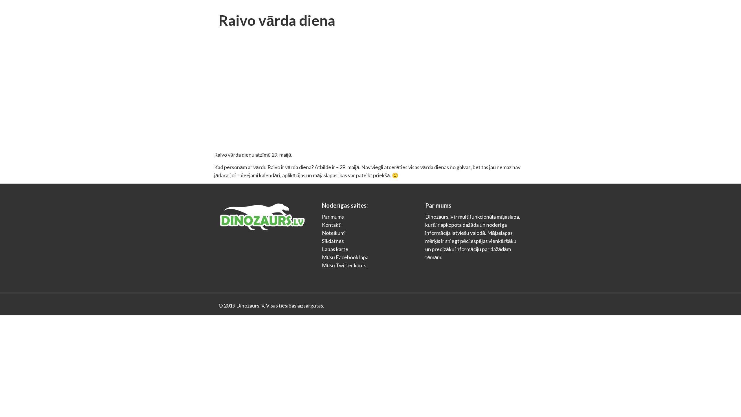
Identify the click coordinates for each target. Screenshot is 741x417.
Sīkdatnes (333, 241)
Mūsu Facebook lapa (345, 257)
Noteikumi (334, 233)
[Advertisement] (370, 107)
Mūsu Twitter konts (344, 265)
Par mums (333, 216)
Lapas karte (335, 249)
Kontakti (332, 225)
